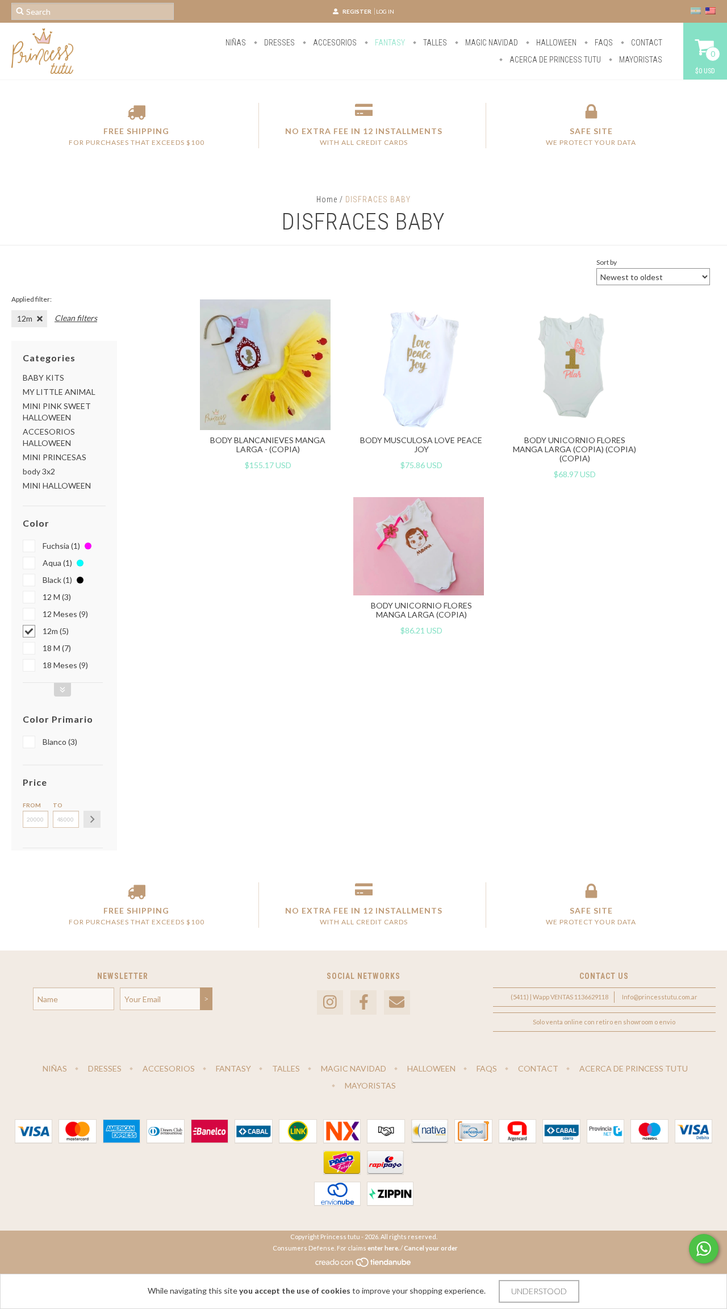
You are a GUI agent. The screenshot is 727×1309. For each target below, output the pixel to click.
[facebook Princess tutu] (363, 1002)
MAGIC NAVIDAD (490, 42)
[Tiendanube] (363, 1265)
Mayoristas (639, 59)
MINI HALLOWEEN (57, 485)
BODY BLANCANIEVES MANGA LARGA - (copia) (267, 444)
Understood (539, 1291)
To (57, 805)
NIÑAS (235, 42)
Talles (434, 42)
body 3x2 (39, 471)
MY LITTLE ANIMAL (59, 392)
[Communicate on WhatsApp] (703, 1249)
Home (326, 199)
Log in (385, 11)
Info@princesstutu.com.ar (659, 996)
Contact (645, 42)
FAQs (603, 42)
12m (24, 318)
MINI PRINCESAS (54, 457)
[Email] (397, 1002)
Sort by (606, 262)
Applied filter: (31, 299)
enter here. (383, 1248)
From (32, 805)
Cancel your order (431, 1248)
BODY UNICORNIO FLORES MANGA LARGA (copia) (421, 610)
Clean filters (76, 318)
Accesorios (334, 42)
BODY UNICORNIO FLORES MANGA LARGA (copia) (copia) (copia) (574, 449)
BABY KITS (43, 377)
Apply (92, 819)
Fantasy (389, 42)
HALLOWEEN (555, 42)
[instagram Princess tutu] (330, 1002)
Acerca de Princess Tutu (554, 59)
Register (356, 11)
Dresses (278, 42)
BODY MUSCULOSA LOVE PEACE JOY (421, 444)
